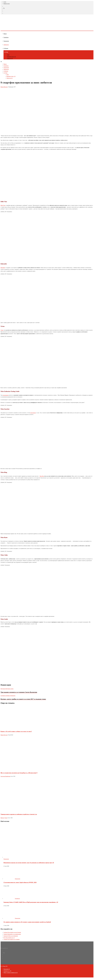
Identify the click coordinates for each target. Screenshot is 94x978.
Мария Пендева (4, 735)
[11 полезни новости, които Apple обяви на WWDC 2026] (9, 878)
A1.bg (5, 1)
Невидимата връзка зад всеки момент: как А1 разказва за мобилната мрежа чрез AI (29, 862)
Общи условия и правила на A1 (11, 972)
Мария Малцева (4, 86)
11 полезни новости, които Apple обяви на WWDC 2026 (20, 882)
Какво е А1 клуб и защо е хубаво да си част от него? (16, 731)
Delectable (3, 267)
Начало (5, 33)
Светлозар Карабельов (5, 776)
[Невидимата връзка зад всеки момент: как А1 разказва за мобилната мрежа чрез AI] (25, 857)
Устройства (6, 37)
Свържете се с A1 (7, 970)
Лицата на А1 (10, 58)
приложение (5, 395)
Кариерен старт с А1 (11, 56)
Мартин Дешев (4, 817)
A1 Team (6, 52)
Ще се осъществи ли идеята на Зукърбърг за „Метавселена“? (19, 773)
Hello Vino (3, 205)
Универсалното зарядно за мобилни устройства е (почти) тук (19, 814)
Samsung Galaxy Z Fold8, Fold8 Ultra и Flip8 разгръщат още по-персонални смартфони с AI (31, 902)
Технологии (6, 41)
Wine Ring (42, 476)
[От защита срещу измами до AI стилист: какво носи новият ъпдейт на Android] (9, 918)
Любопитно (6, 44)
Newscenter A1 (7, 969)
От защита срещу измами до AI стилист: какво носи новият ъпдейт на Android (27, 922)
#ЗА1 (8, 54)
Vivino (2, 330)
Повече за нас (7, 3)
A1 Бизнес (6, 48)
